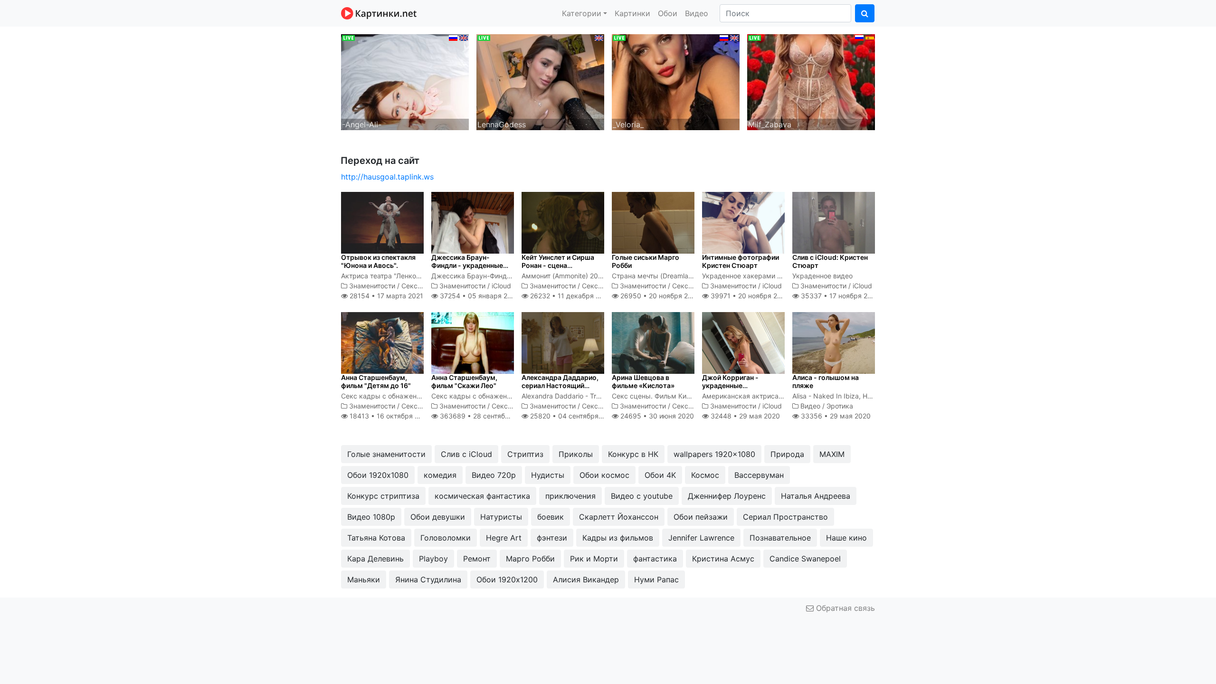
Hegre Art (504, 537)
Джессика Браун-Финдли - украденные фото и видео (467, 265)
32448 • (744, 416)
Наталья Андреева (815, 496)
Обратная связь (844, 608)
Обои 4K (660, 475)
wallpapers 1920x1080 (714, 454)
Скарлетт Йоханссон (618, 517)
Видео (696, 13)
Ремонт (477, 558)
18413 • (389, 416)
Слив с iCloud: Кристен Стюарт (830, 261)
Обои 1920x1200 (507, 579)
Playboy (433, 558)
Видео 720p (494, 475)
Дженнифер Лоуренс (727, 496)
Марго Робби (530, 558)
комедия (440, 475)
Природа (787, 454)
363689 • (484, 416)
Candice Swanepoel (805, 558)
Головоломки (445, 537)
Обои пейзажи (701, 517)
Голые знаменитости (386, 454)
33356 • (835, 416)
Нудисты (547, 475)
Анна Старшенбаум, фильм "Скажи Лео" (464, 381)
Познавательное (780, 537)
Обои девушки (437, 517)
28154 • (385, 296)
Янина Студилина (428, 579)
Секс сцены (420, 286)
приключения (570, 496)
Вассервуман (759, 475)
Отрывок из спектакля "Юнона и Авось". (378, 261)
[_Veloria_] (676, 81)
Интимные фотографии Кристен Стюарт (740, 261)
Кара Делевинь (375, 558)
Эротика (839, 406)
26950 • (659, 296)
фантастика (655, 558)
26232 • (570, 296)
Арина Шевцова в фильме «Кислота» (643, 381)
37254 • (478, 296)
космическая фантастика (482, 496)
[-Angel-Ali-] (405, 81)
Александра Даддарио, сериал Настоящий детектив (560, 385)
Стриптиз (525, 454)
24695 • (656, 416)
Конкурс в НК (633, 454)
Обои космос (604, 475)
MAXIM (832, 454)
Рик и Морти (594, 558)
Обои (667, 13)
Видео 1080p (371, 517)
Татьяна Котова (376, 537)
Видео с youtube (642, 496)
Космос (705, 475)
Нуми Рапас (656, 579)
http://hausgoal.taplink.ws (387, 176)
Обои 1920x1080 (377, 475)
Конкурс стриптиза (383, 496)
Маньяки (363, 579)
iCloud (501, 286)
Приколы (576, 454)
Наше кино (846, 537)
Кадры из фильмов (617, 537)
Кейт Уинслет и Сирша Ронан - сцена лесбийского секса (558, 265)
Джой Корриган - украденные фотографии (730, 385)
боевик (550, 517)
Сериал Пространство (785, 517)
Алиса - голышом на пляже (825, 381)
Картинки (632, 13)
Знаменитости (372, 286)
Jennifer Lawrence (701, 537)
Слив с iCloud (466, 454)
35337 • (839, 296)
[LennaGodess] (540, 81)
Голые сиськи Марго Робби (645, 261)
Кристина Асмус (723, 558)
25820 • (572, 416)
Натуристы (501, 517)
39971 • (749, 296)
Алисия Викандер (586, 579)
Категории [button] (581, 13)
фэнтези (552, 537)
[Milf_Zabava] (811, 81)
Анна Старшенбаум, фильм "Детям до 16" (376, 381)
